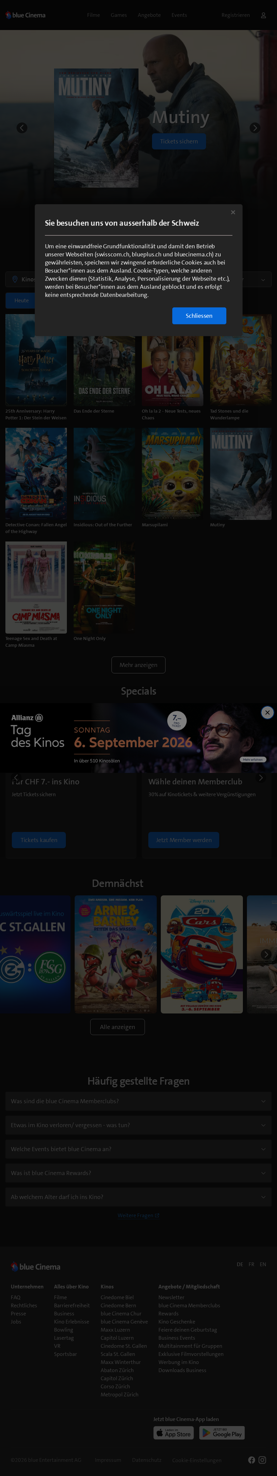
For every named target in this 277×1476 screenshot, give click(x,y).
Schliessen (199, 316)
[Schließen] (233, 212)
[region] (139, 270)
